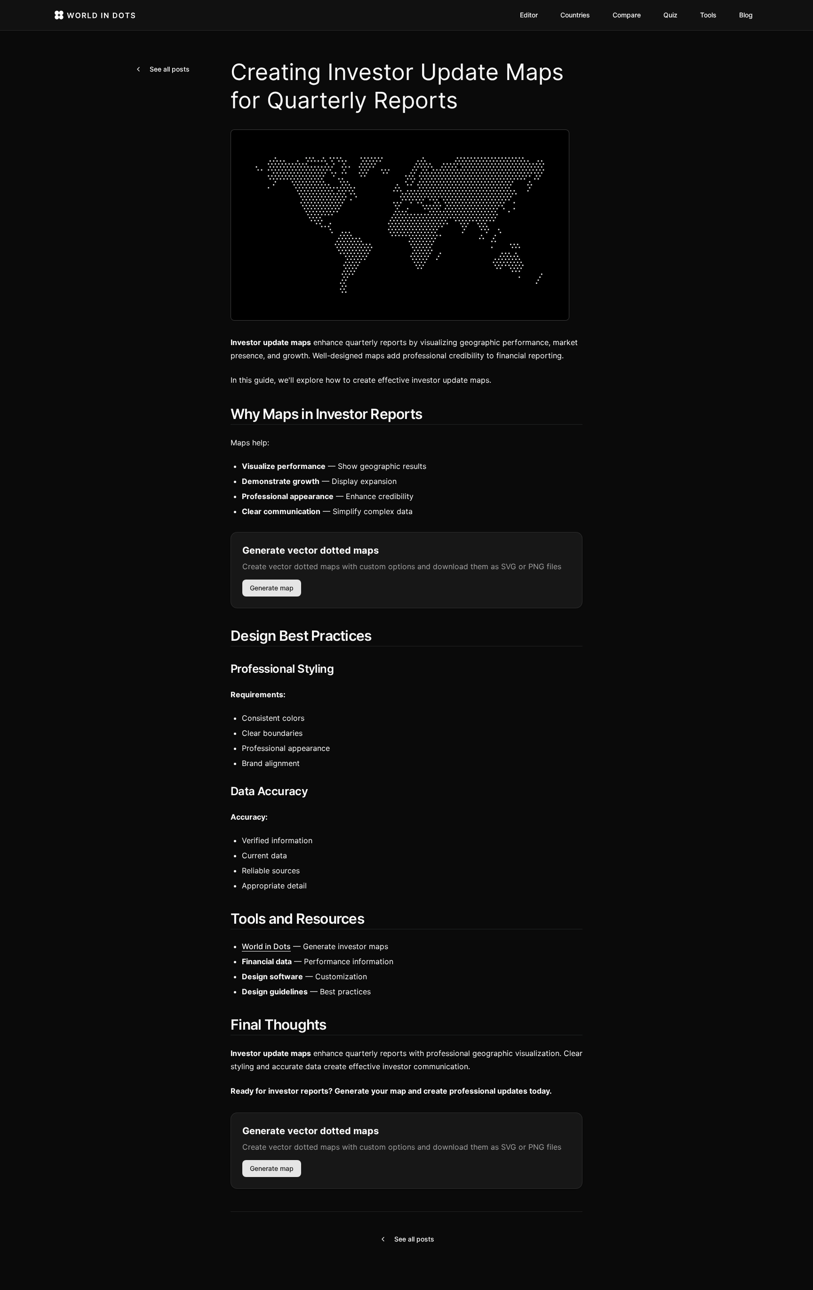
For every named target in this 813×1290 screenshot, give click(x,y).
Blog (746, 15)
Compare (627, 15)
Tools (708, 15)
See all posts (170, 69)
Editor (529, 15)
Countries (575, 15)
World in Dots (266, 946)
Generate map (272, 588)
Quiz (670, 15)
